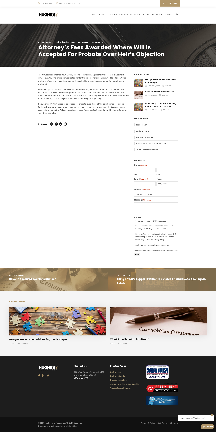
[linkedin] (43, 375)
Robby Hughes (44, 42)
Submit (137, 254)
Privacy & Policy (148, 423)
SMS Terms (163, 423)
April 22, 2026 (153, 110)
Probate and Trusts (79, 42)
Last (158, 174)
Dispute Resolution (144, 137)
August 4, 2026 (154, 86)
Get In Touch (171, 3)
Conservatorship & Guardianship (151, 143)
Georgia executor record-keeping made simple (38, 339)
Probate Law (141, 125)
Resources (135, 14)
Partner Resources (153, 14)
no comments (98, 42)
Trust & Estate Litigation (147, 150)
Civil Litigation (62, 42)
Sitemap (174, 423)
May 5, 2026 (152, 95)
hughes (168, 86)
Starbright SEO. (70, 426)
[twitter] (48, 375)
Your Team (112, 14)
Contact (168, 14)
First (136, 174)
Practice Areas (97, 14)
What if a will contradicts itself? (159, 91)
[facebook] (39, 375)
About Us (123, 14)
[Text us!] (207, 427)
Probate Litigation (144, 131)
